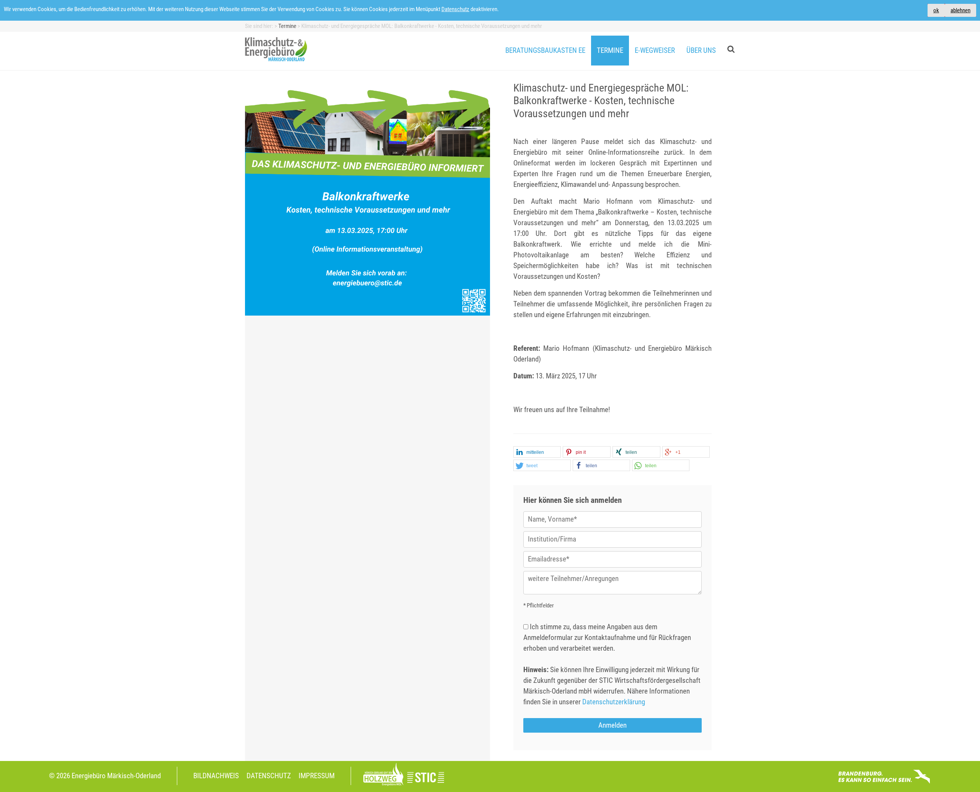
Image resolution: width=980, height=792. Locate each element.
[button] (537, 452)
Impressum (317, 776)
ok (936, 10)
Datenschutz (455, 9)
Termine (610, 50)
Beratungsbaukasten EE (545, 50)
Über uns (701, 50)
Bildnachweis (216, 776)
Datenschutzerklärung (613, 702)
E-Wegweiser (655, 50)
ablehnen (960, 10)
